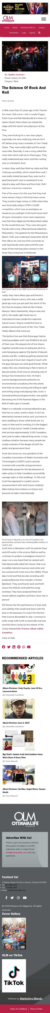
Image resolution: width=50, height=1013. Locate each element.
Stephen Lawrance (16, 74)
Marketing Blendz (31, 998)
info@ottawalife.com (16, 852)
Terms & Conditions (18, 1008)
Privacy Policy (36, 1008)
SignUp (32, 33)
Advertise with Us (28, 28)
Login (24, 33)
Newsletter (14, 33)
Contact (41, 28)
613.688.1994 (11, 887)
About (15, 28)
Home (7, 28)
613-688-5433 (11, 885)
